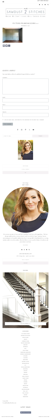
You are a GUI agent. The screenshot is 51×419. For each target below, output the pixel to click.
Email (4, 104)
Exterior (25, 346)
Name (4, 97)
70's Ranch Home (25, 333)
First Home (25, 350)
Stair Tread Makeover (25, 323)
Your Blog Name (9, 416)
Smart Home (25, 378)
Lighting (25, 357)
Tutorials (25, 387)
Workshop (25, 396)
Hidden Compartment (25, 354)
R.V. (25, 365)
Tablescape (25, 385)
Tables (25, 383)
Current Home (25, 341)
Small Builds (25, 376)
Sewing (25, 372)
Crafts (25, 339)
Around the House (25, 335)
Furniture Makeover (25, 352)
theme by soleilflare (44, 416)
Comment (5, 77)
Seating (25, 370)
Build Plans (25, 337)
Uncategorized (25, 389)
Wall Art (25, 391)
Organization (25, 363)
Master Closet (25, 361)
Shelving (25, 374)
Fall (25, 348)
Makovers (25, 359)
